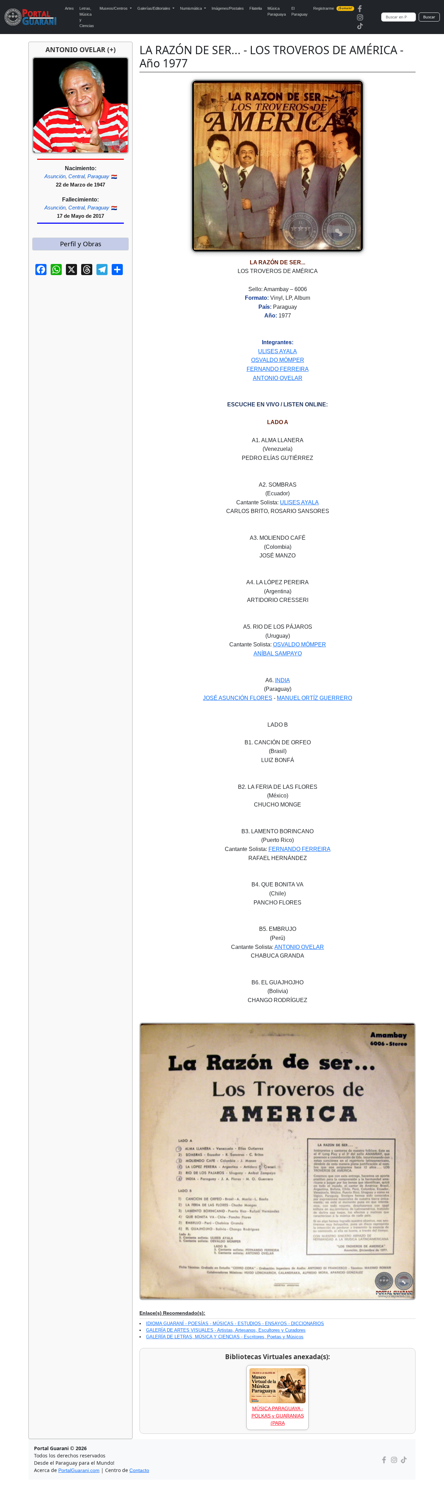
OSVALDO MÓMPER (277, 360)
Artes (69, 8)
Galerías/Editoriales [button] (154, 8)
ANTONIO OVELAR (277, 378)
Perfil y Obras (80, 243)
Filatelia (255, 8)
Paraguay (98, 176)
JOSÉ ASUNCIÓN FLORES (237, 698)
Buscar (429, 16)
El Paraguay (299, 11)
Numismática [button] (191, 8)
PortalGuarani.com (79, 1470)
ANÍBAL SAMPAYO (278, 653)
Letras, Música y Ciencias (86, 17)
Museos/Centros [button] (114, 8)
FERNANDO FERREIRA (278, 369)
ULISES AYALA (277, 351)
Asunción (55, 176)
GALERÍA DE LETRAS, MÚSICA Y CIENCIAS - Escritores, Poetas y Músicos (225, 1336)
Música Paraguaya (276, 11)
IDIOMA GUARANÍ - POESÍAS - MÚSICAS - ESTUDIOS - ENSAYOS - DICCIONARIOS (235, 1323)
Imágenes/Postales (228, 8)
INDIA (282, 680)
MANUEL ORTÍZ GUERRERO (314, 698)
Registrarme (332, 8)
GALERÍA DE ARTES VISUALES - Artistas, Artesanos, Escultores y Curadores (226, 1330)
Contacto (139, 1470)
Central (76, 176)
